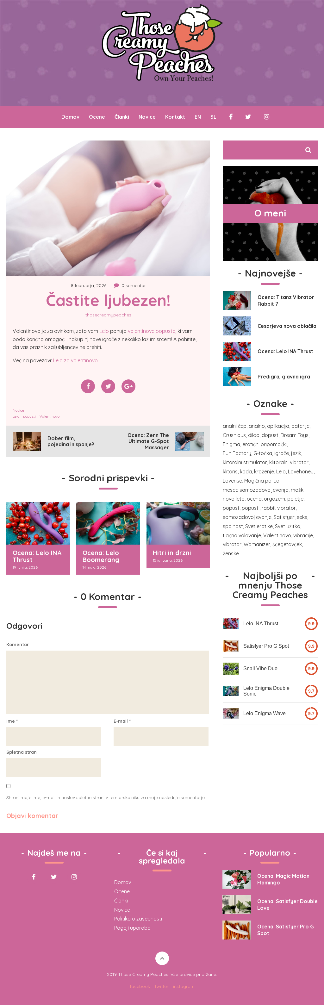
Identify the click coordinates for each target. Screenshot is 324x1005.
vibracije (303, 535)
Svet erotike (259, 526)
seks (302, 517)
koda (246, 471)
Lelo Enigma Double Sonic (266, 690)
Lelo (104, 331)
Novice (147, 117)
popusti (29, 416)
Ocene (97, 117)
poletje (295, 499)
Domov (70, 117)
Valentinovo (49, 416)
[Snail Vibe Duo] (231, 669)
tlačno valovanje (242, 535)
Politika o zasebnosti (138, 918)
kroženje (264, 471)
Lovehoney (301, 471)
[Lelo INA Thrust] (231, 623)
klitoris (230, 471)
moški (297, 490)
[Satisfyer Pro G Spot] (231, 646)
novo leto (234, 499)
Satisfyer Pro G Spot (266, 646)
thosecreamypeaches (108, 315)
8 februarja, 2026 (88, 285)
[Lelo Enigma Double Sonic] (231, 691)
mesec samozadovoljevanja (256, 490)
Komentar (17, 644)
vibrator (232, 544)
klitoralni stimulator (245, 462)
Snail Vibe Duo (260, 668)
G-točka (262, 453)
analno (257, 426)
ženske (231, 553)
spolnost (233, 526)
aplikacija (278, 426)
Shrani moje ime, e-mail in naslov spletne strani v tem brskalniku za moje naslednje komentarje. (106, 797)
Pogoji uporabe (132, 928)
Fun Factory (237, 453)
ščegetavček (287, 544)
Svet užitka (287, 526)
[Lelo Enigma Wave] (231, 713)
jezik (296, 453)
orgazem (274, 499)
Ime (12, 721)
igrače (281, 453)
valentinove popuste (151, 331)
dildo (253, 435)
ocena (254, 499)
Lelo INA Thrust (260, 623)
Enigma (231, 444)
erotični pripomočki (264, 444)
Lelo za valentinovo (75, 360)
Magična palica (261, 481)
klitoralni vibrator (288, 462)
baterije (300, 426)
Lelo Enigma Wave (264, 713)
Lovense (232, 481)
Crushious (234, 435)
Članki (122, 117)
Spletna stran (21, 752)
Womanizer (257, 544)
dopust (270, 435)
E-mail (122, 721)
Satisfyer (284, 517)
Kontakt (175, 117)
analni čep (234, 426)
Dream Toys (294, 435)
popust (231, 508)
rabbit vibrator (279, 508)
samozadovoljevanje (247, 517)
